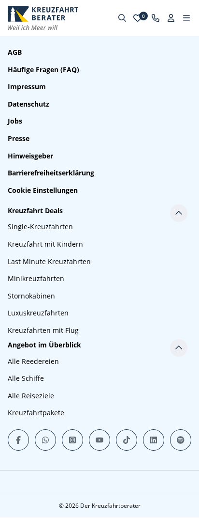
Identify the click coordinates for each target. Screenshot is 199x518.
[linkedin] (153, 440)
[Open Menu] (186, 18)
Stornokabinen (31, 295)
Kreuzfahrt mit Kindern (45, 244)
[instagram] (72, 440)
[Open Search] (122, 18)
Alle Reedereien (33, 361)
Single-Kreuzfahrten (40, 226)
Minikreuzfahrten (36, 278)
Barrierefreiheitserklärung (51, 172)
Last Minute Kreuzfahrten (49, 261)
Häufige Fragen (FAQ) (43, 69)
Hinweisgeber (30, 155)
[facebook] (18, 440)
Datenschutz (28, 104)
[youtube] (99, 440)
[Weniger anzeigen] (178, 213)
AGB (15, 52)
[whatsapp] (45, 440)
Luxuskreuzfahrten (38, 312)
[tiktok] (126, 440)
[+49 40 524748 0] (155, 18)
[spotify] (180, 440)
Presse (18, 138)
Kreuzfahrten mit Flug (43, 330)
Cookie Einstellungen (43, 190)
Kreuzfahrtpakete (36, 412)
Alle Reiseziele (31, 395)
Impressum (27, 86)
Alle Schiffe (26, 378)
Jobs (15, 121)
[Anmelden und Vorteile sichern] (171, 18)
